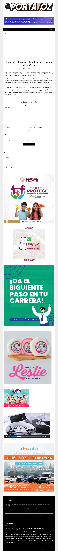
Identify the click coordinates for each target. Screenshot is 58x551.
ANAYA (13, 528)
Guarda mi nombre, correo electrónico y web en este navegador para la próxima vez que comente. (29, 140)
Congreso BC (15, 532)
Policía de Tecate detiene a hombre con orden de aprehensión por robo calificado (22, 511)
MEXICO (21, 538)
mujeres (33, 538)
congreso (7, 532)
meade (47, 536)
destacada (28, 531)
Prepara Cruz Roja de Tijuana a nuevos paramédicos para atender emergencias (22, 515)
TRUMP (7, 542)
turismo (13, 542)
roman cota (17, 540)
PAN (42, 538)
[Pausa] (6, 436)
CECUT (39, 528)
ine (20, 536)
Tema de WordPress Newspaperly (35, 549)
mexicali (13, 538)
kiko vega (31, 536)
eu (44, 534)
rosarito (23, 540)
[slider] (26, 436)
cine (50, 528)
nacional (38, 538)
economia (42, 532)
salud (28, 540)
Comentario (9, 107)
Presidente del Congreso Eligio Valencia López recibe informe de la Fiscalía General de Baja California (27, 504)
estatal (41, 534)
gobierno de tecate (9, 536)
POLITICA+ (47, 538)
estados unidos (35, 534)
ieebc (16, 536)
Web (6, 134)
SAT (32, 540)
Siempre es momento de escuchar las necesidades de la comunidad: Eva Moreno (22, 508)
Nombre (7, 127)
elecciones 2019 (20, 534)
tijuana (48, 540)
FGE (48, 534)
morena (28, 538)
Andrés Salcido (37, 69)
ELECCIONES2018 (11, 534)
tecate (38, 540)
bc (35, 528)
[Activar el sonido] (45, 436)
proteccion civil (9, 540)
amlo (7, 528)
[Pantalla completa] (48, 436)
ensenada (27, 534)
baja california (24, 528)
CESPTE (45, 528)
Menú (51, 29)
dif (38, 532)
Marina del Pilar (40, 536)
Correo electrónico (36, 127)
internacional (26, 536)
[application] (27, 425)
